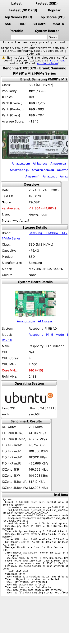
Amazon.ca (58, 163)
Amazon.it (50, 176)
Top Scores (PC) (52, 17)
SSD (8, 24)
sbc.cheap (58, 60)
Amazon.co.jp (19, 170)
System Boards (47, 31)
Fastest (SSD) (46, 3)
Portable (16, 31)
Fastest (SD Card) (22, 10)
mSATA (58, 24)
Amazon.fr (32, 176)
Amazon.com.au (43, 170)
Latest (16, 3)
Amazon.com (21, 163)
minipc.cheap (47, 63)
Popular (54, 10)
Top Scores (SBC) (18, 17)
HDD (21, 24)
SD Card (39, 24)
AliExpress (40, 163)
